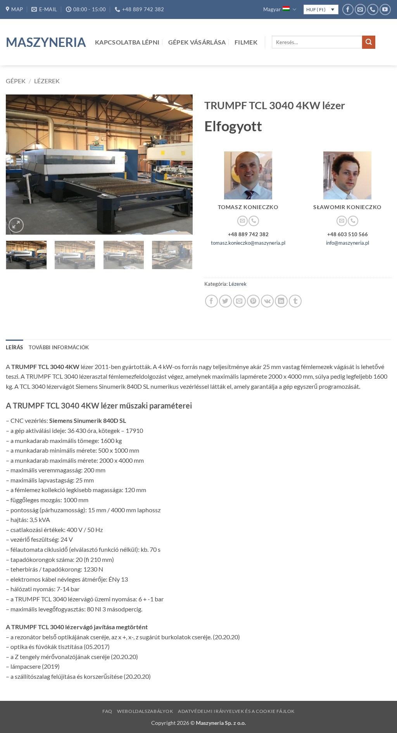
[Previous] (19, 165)
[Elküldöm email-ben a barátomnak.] (239, 301)
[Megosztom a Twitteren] (225, 301)
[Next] (179, 165)
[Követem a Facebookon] (348, 9)
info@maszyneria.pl (347, 243)
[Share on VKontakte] (267, 301)
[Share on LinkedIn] (281, 301)
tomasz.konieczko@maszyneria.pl (248, 243)
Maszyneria (44, 42)
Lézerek (47, 80)
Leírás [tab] (14, 347)
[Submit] (368, 42)
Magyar (272, 9)
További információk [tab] (59, 347)
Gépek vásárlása (197, 42)
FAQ (107, 711)
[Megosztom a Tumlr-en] (295, 301)
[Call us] (372, 9)
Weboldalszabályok (145, 711)
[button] (16, 225)
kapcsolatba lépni (127, 42)
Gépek (16, 80)
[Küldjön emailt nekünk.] (360, 9)
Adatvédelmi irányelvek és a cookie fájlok (236, 711)
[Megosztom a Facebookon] (211, 301)
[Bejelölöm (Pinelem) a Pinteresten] (253, 301)
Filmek (246, 42)
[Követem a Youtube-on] (385, 9)
